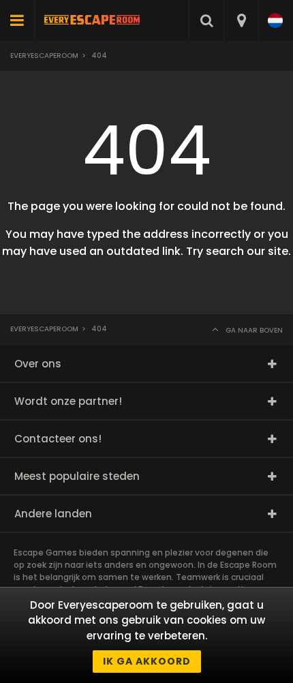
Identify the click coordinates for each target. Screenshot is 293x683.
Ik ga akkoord (147, 661)
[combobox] (240, 20)
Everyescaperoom (44, 55)
